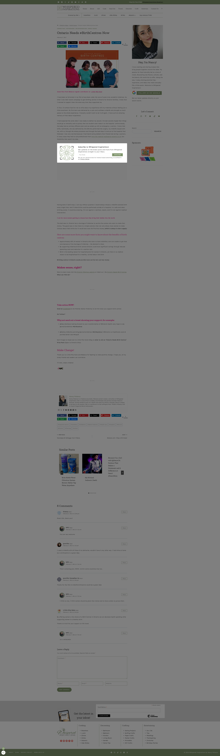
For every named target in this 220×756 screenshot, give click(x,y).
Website (108, 683)
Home (85, 9)
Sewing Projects (130, 730)
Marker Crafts (129, 738)
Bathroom (106, 730)
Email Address (102, 707)
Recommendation (81, 28)
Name (60, 683)
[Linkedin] (85, 2)
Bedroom (106, 733)
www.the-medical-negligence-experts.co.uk (106, 136)
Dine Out (112, 9)
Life (98, 9)
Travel (120, 9)
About (92, 9)
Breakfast (87, 15)
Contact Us (154, 9)
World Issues (92, 28)
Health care (103, 424)
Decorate (129, 9)
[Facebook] (61, 2)
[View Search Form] (162, 9)
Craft (136, 9)
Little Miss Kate (69, 610)
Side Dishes (113, 15)
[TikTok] (68, 2)
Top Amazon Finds (146, 15)
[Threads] (78, 2)
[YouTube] (75, 2)
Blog (17, 752)
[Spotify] (73, 410)
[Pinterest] (72, 2)
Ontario (60, 428)
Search (134, 128)
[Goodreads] (65, 2)
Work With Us (39, 752)
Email (84, 683)
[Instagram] (58, 2)
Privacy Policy (26, 752)
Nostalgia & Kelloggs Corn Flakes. (68, 436)
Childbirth (82, 424)
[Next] (122, 473)
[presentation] (69, 463)
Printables (128, 740)
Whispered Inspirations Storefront (152, 2)
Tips (148, 733)
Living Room (107, 738)
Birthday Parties (152, 743)
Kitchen (105, 735)
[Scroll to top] (216, 749)
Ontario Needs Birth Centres (117, 272)
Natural (119, 424)
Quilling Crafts (130, 733)
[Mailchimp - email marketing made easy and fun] (152, 717)
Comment (61, 658)
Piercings (68, 428)
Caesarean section (63, 424)
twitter (75, 428)
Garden (105, 740)
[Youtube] (66, 410)
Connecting (61, 28)
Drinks (123, 15)
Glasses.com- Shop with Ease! (117, 436)
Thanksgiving (151, 738)
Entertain (145, 9)
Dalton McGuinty (93, 424)
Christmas (150, 740)
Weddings (150, 735)
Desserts (84, 740)
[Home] (57, 25)
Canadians (74, 424)
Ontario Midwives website (86, 272)
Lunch (96, 15)
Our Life (149, 730)
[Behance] (75, 410)
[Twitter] (82, 2)
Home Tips (107, 743)
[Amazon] (127, 752)
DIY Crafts (128, 743)
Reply (124, 512)
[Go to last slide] (61, 473)
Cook (104, 9)
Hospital (112, 424)
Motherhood (70, 28)
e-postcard (67, 309)
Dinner (103, 15)
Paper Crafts (129, 735)
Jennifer (66, 544)
